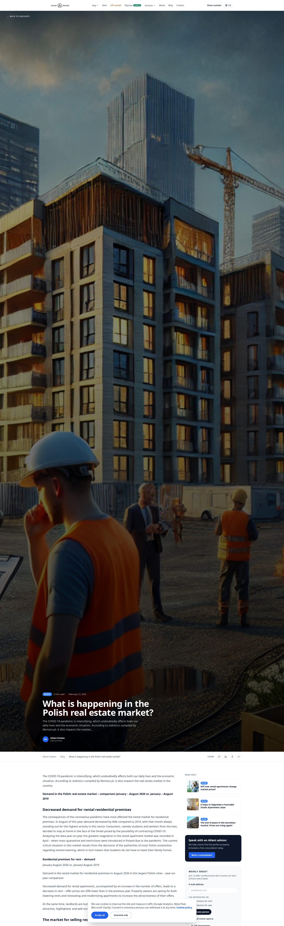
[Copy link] (238, 756)
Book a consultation (202, 855)
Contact (180, 5)
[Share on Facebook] (232, 756)
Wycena (132, 5)
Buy (94, 5)
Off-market (115, 5)
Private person (201, 911)
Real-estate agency (203, 918)
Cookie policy (184, 907)
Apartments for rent (202, 901)
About (162, 5)
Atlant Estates (49, 756)
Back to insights (18, 16)
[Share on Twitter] (219, 756)
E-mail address (196, 884)
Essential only (121, 915)
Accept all (100, 915)
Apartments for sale (202, 905)
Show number (214, 5)
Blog (170, 5)
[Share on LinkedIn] (225, 756)
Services (149, 5)
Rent (104, 5)
